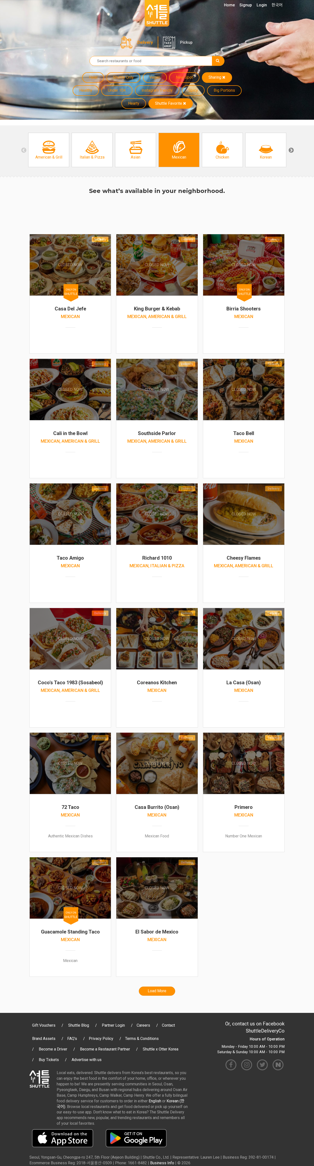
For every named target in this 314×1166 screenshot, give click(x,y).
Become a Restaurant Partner (105, 1049)
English (155, 1101)
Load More (157, 991)
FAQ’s (72, 1038)
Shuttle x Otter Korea (160, 1049)
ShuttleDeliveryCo (265, 1031)
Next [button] (290, 149)
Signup (245, 5)
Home (229, 5)
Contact (168, 1025)
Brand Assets (43, 1038)
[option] (48, 150)
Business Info (162, 1163)
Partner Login (113, 1025)
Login (262, 5)
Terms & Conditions (142, 1038)
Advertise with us (87, 1059)
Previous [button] (23, 149)
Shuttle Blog (78, 1025)
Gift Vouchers (43, 1025)
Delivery (145, 42)
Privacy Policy (101, 1038)
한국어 (277, 5)
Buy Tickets (49, 1059)
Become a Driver (53, 1049)
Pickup (186, 42)
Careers (143, 1025)
